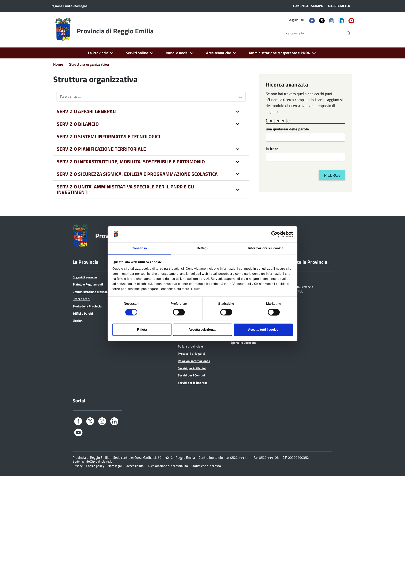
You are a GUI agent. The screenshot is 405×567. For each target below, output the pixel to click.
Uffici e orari (81, 298)
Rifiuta (142, 330)
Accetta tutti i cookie (263, 330)
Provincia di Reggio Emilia (115, 30)
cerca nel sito (295, 33)
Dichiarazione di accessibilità (168, 465)
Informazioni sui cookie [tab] (265, 248)
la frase (272, 149)
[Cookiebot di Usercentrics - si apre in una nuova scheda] (274, 234)
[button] (237, 111)
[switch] (179, 312)
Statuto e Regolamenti (88, 284)
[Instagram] (331, 21)
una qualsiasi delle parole (287, 129)
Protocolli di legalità (191, 353)
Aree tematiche (218, 53)
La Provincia (98, 53)
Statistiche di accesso (206, 465)
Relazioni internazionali (194, 361)
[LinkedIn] (341, 21)
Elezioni (78, 320)
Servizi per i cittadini (192, 368)
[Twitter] (322, 20)
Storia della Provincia (87, 306)
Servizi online (137, 53)
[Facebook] (312, 21)
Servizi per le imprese (193, 382)
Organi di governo (85, 277)
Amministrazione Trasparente (93, 291)
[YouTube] (351, 21)
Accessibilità (135, 465)
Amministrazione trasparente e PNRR (279, 53)
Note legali (115, 465)
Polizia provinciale (190, 346)
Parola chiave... (70, 96)
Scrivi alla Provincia (299, 286)
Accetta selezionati (202, 330)
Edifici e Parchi (83, 313)
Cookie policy (95, 465)
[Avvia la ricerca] (348, 33)
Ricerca (332, 175)
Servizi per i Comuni (191, 375)
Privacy (77, 465)
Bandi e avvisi (177, 53)
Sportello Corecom (243, 342)
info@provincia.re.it (98, 461)
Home (58, 64)
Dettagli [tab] (202, 248)
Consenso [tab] (139, 248)
